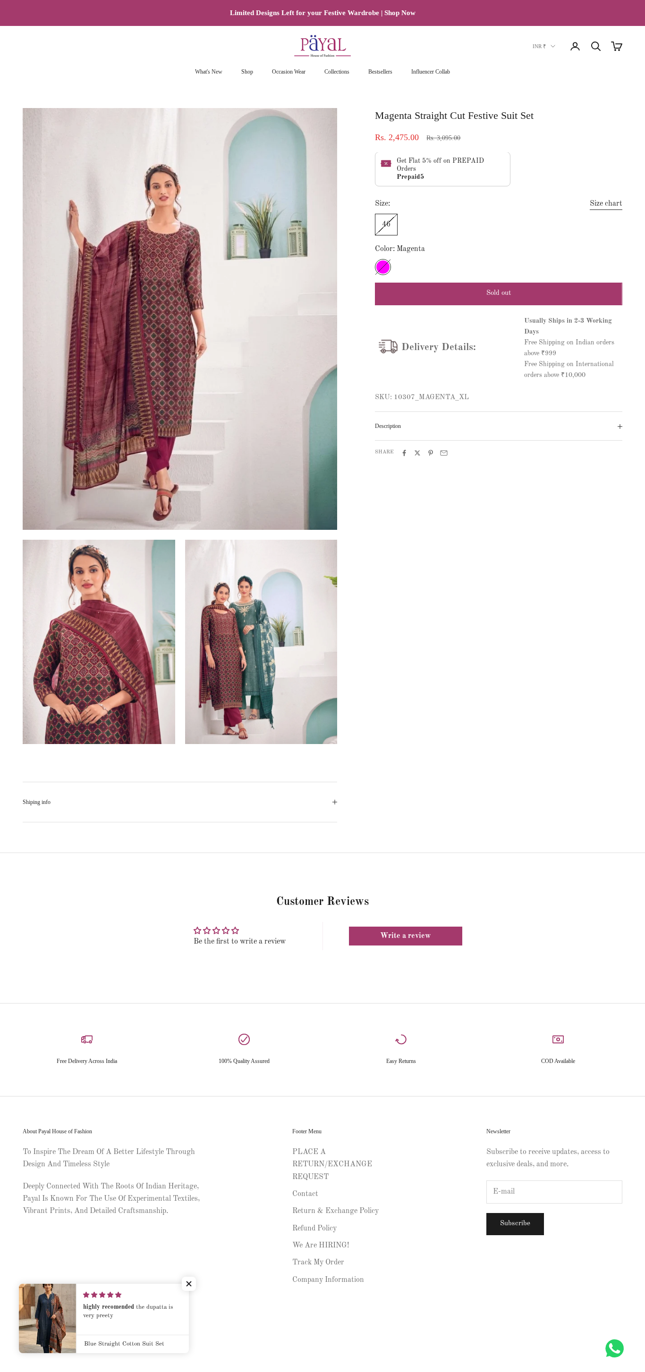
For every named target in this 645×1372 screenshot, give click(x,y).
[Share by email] (444, 453)
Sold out (498, 293)
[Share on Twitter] (417, 453)
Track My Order (318, 1262)
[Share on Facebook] (404, 453)
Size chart (606, 204)
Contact (305, 1194)
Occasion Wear (289, 71)
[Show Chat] (617, 1348)
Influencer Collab (430, 71)
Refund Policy (314, 1228)
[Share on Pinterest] (430, 453)
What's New (208, 71)
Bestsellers (380, 71)
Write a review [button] (405, 936)
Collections (336, 71)
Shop (247, 71)
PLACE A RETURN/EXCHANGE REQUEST (332, 1164)
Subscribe (515, 1223)
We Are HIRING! (320, 1245)
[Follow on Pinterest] (52, 1313)
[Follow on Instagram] (27, 1313)
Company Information (328, 1280)
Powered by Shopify (79, 1345)
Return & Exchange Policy (335, 1211)
